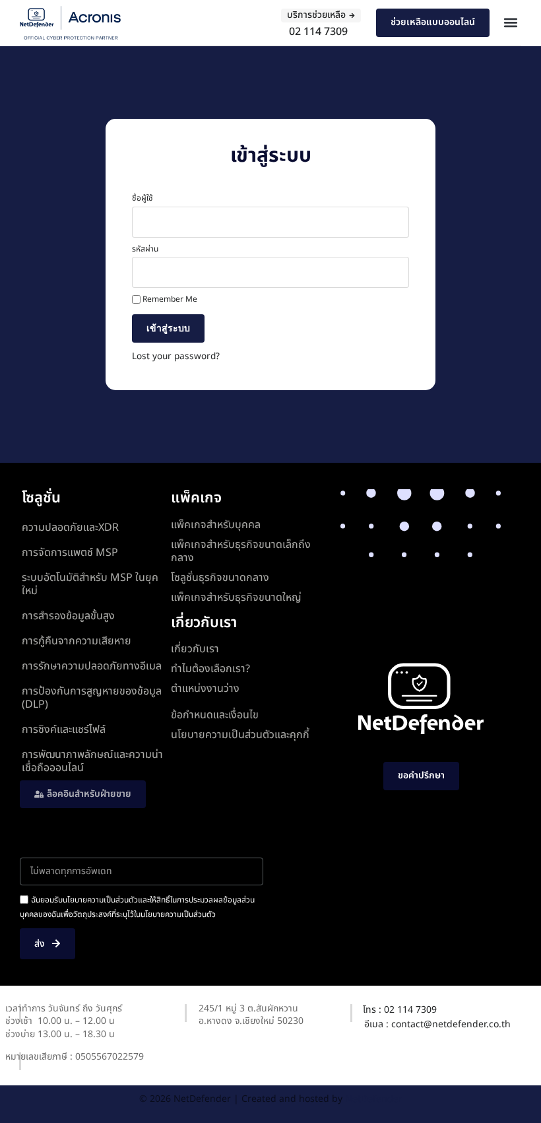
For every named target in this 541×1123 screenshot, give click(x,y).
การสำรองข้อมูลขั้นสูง (68, 616)
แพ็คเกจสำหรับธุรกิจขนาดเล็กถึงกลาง (241, 551)
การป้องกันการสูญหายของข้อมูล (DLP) (92, 697)
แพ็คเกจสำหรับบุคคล (216, 525)
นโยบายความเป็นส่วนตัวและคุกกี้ (240, 735)
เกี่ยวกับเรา (195, 649)
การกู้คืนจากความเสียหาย (76, 641)
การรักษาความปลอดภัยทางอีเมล (92, 666)
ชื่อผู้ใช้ (142, 198)
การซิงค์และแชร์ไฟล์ (64, 729)
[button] (510, 23)
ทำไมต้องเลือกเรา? (210, 669)
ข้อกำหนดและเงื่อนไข (215, 715)
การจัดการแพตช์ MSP (70, 553)
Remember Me (169, 299)
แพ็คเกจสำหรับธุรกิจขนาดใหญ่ (236, 597)
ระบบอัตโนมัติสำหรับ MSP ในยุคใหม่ (90, 584)
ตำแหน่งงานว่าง (205, 689)
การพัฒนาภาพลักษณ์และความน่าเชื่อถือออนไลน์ (92, 761)
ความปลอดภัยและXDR (70, 527)
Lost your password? (176, 356)
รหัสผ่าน (145, 249)
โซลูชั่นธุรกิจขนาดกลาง (220, 578)
